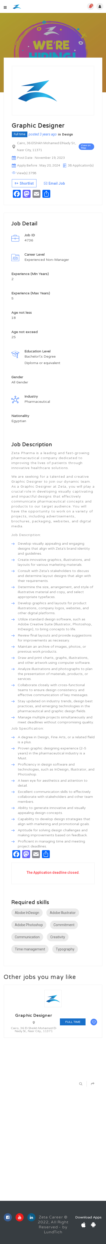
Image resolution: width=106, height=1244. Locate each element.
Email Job (57, 183)
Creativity (57, 937)
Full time (19, 134)
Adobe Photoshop (29, 925)
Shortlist (26, 183)
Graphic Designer (33, 1015)
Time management (30, 949)
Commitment (63, 925)
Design (67, 134)
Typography (65, 949)
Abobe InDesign (27, 913)
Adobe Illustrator (63, 913)
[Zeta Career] (17, 6)
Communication (27, 937)
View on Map (86, 146)
